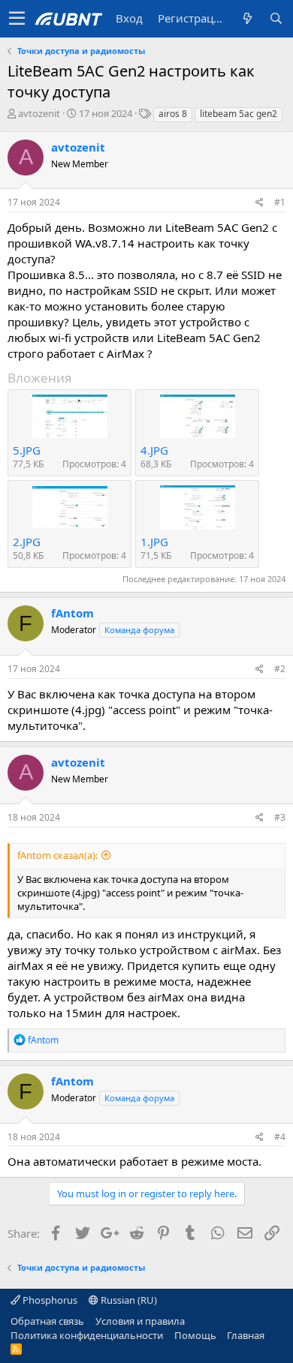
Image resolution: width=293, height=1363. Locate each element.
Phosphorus (48, 1300)
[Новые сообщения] (247, 18)
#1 (279, 202)
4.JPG (154, 450)
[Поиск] (275, 18)
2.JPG (27, 541)
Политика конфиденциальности (87, 1335)
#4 (279, 1136)
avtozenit (39, 113)
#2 (279, 668)
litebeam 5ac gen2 (238, 113)
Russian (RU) (127, 1300)
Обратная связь (47, 1321)
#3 (279, 817)
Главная (245, 1335)
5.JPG (27, 450)
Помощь (195, 1335)
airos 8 (173, 113)
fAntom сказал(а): (57, 855)
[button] (17, 19)
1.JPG (154, 541)
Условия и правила (140, 1321)
